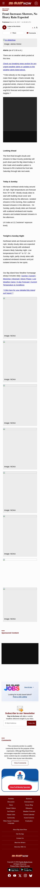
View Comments (20, 763)
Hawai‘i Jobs (11, 814)
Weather (5, 9)
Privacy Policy (14, 866)
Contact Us (20, 838)
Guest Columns (29, 818)
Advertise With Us (20, 847)
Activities (11, 798)
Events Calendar (29, 814)
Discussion (10, 802)
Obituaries (29, 808)
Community (11, 818)
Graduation (29, 821)
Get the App (20, 834)
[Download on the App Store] (13, 870)
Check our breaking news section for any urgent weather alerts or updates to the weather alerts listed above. (19, 67)
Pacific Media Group (25, 862)
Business (29, 798)
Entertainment (29, 802)
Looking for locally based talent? (20, 696)
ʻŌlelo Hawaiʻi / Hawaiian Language (11, 822)
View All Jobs (28, 687)
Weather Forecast (29, 811)
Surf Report (11, 811)
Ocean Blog (29, 805)
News (11, 805)
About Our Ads (25, 866)
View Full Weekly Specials (20, 787)
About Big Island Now (20, 829)
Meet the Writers (20, 842)
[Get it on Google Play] (26, 870)
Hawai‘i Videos (11, 808)
